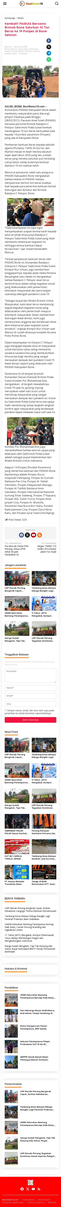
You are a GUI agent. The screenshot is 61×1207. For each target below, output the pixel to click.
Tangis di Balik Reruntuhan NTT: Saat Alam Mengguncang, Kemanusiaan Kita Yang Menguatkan (44, 882)
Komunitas (33, 49)
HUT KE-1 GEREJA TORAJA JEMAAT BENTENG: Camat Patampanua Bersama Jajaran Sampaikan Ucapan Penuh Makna (16, 857)
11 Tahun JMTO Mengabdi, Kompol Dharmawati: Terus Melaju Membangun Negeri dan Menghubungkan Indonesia (42, 614)
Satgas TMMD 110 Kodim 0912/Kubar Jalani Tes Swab (46, 547)
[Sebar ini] (48, 40)
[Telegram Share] (48, 53)
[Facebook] (21, 535)
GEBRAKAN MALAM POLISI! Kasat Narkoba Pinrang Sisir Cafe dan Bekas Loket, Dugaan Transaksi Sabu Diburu (16, 832)
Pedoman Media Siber (13, 1202)
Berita (7, 49)
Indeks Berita (28, 1199)
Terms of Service (36, 1202)
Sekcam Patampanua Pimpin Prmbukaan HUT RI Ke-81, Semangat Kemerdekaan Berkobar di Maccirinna (35, 1043)
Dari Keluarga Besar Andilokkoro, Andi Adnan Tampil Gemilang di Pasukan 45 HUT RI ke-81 (37, 1012)
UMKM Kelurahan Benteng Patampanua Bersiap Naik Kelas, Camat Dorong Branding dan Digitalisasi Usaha (16, 614)
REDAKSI (52, 1202)
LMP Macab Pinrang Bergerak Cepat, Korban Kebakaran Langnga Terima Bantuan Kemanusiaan (16, 589)
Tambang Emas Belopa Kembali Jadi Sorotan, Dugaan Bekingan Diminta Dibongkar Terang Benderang (44, 857)
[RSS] (39, 535)
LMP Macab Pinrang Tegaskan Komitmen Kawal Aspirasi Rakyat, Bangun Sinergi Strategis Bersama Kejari (44, 639)
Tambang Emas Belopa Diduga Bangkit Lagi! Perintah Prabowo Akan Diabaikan (44, 589)
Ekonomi (14, 49)
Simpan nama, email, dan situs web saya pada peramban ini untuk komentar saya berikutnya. (29, 712)
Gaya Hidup (23, 49)
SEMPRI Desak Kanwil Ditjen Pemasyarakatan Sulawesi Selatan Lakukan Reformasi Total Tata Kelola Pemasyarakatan (37, 1058)
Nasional (8, 51)
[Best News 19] (31, 3)
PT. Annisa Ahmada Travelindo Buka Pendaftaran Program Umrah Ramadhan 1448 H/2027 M (16, 882)
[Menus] (4, 3)
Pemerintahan (19, 51)
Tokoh (14, 53)
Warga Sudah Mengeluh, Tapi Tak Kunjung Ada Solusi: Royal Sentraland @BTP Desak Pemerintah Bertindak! (16, 639)
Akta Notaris (44, 1199)
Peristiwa (29, 51)
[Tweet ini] (48, 47)
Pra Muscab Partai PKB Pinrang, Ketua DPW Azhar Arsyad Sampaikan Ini (16, 549)
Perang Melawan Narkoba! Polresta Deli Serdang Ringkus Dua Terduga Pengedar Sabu (43, 832)
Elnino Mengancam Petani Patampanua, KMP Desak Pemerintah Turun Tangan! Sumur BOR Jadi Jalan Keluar (37, 1027)
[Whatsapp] (48, 59)
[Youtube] (33, 535)
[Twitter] (27, 535)
